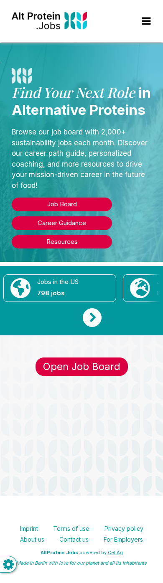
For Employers (123, 539)
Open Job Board (81, 366)
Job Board (62, 204)
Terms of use (71, 528)
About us (32, 539)
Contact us (74, 539)
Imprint (29, 528)
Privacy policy (123, 528)
